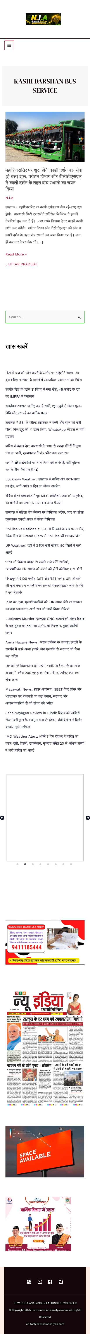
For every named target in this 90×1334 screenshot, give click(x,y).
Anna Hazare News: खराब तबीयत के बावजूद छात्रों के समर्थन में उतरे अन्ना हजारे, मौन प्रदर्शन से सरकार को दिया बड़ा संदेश (43, 649)
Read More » (16, 254)
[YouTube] (40, 1282)
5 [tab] (48, 864)
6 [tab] (56, 864)
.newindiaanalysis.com (54, 1310)
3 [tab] (33, 864)
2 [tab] (25, 864)
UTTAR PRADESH (22, 264)
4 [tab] (41, 864)
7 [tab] (63, 864)
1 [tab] (18, 864)
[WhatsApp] (29, 1282)
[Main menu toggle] (9, 45)
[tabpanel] (45, 818)
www (36, 1310)
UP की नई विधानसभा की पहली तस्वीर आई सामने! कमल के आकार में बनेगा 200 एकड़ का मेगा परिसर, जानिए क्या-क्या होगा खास (43, 673)
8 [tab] (71, 864)
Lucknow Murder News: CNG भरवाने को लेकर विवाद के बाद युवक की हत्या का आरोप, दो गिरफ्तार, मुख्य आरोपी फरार (44, 626)
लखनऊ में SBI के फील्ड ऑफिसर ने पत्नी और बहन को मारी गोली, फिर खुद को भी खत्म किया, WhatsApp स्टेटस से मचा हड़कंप (44, 429)
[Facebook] (50, 1282)
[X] (61, 1282)
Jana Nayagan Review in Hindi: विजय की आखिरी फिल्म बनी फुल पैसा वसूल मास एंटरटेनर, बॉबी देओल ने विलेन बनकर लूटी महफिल (43, 720)
